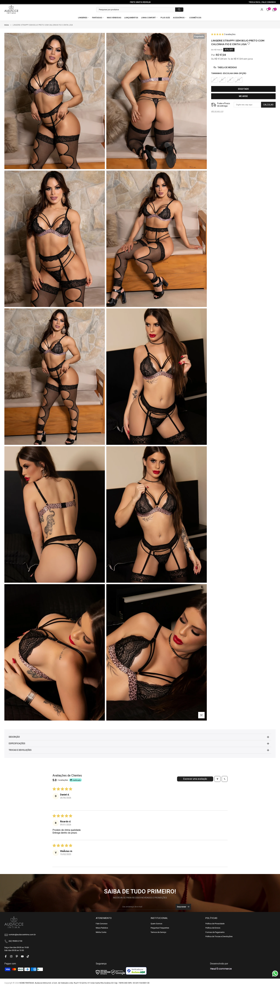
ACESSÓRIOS (178, 18)
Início (6, 25)
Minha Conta (101, 932)
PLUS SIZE (165, 18)
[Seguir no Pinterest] (16, 956)
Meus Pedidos (102, 928)
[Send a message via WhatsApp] (275, 973)
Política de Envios (212, 928)
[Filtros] (217, 779)
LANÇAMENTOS (131, 18)
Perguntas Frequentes (160, 928)
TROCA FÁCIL (254, 2)
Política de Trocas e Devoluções (218, 936)
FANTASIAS (97, 18)
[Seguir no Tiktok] (28, 956)
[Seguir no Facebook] (5, 956)
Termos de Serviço (158, 932)
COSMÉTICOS (195, 18)
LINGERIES (82, 18)
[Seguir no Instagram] (11, 956)
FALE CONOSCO (269, 2)
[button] (217, 34)
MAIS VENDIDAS (114, 18)
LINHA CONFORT (148, 18)
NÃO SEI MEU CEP (217, 111)
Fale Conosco (101, 923)
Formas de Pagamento (215, 932)
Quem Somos (156, 923)
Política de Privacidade (214, 923)
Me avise (243, 96)
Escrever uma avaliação (195, 778)
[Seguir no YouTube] (22, 956)
